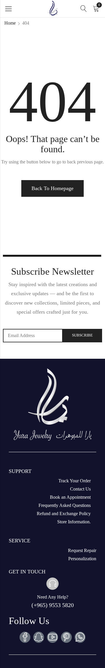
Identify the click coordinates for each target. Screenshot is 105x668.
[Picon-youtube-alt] (52, 637)
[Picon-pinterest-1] (66, 637)
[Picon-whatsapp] (80, 637)
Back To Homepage (53, 188)
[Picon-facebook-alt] (25, 637)
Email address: (33, 335)
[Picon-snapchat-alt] (38, 637)
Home (10, 22)
